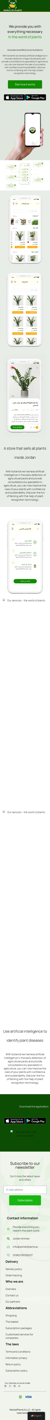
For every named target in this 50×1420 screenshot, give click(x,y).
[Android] (19, 1386)
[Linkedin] (15, 1386)
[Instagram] (10, 1386)
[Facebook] (5, 1386)
